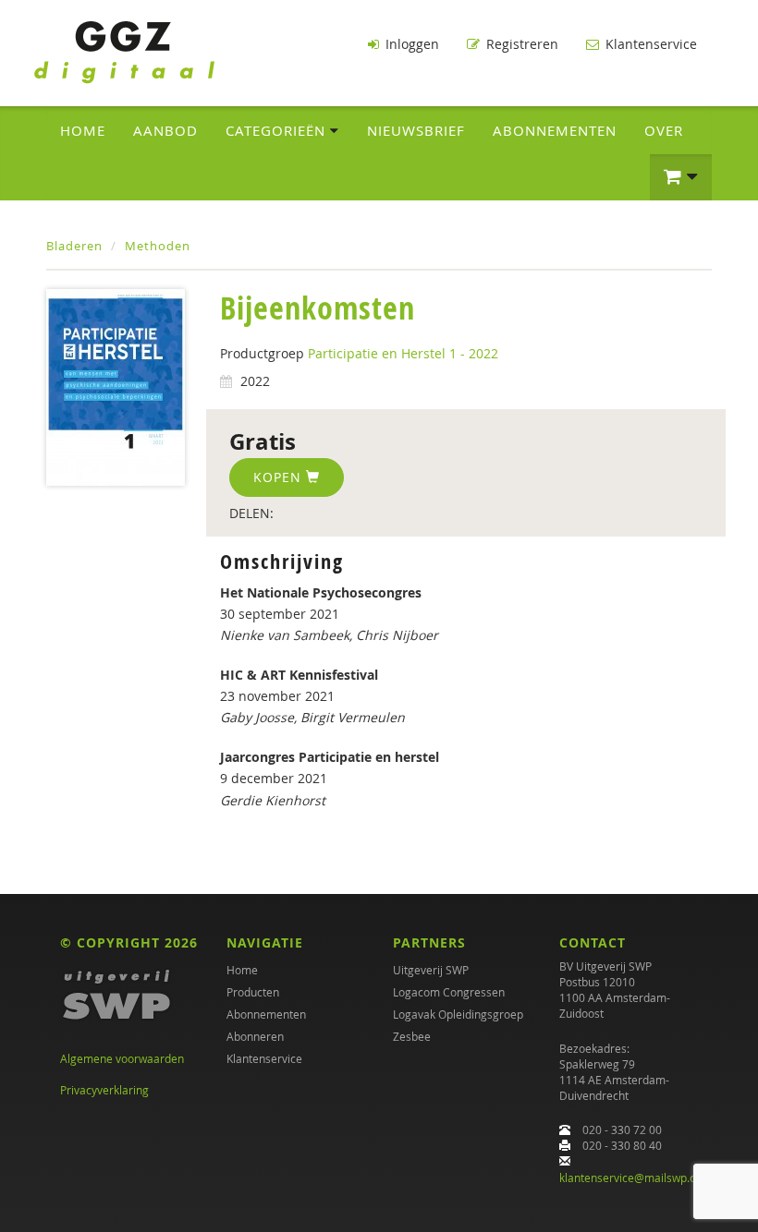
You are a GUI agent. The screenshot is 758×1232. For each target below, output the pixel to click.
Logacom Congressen (449, 991)
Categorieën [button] (278, 130)
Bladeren (74, 245)
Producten (252, 991)
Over (663, 130)
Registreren (520, 44)
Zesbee (412, 1036)
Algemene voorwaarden (122, 1058)
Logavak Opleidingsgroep (458, 1014)
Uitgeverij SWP (431, 969)
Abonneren (255, 1036)
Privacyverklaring (104, 1089)
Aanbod (165, 130)
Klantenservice (649, 44)
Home (82, 130)
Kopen (279, 477)
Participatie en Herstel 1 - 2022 (403, 353)
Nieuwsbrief (416, 130)
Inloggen (410, 44)
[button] (681, 177)
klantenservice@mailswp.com (635, 1177)
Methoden (157, 245)
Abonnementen (555, 130)
